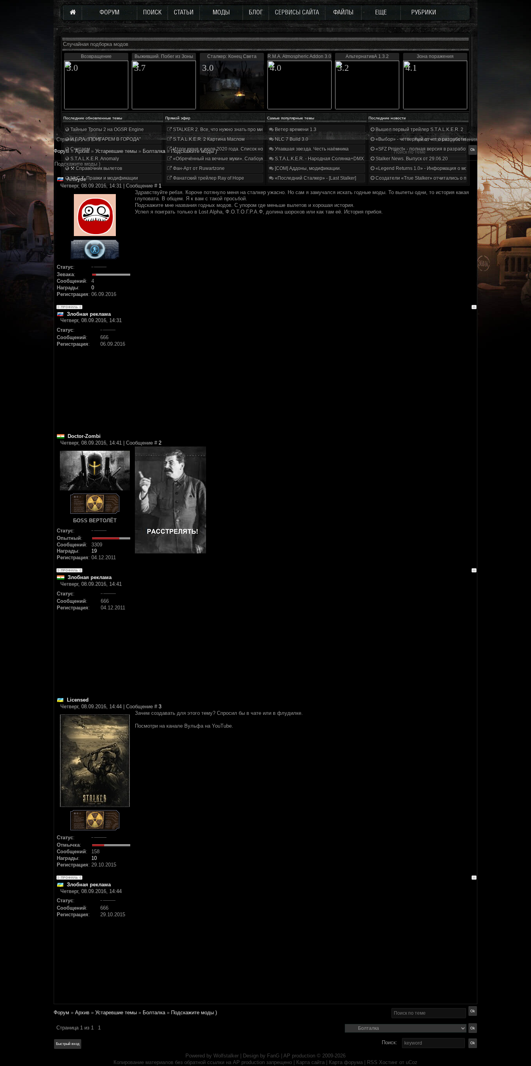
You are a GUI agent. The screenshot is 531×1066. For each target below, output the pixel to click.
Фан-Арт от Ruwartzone (198, 168)
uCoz (411, 1062)
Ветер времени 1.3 (295, 129)
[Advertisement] (306, 378)
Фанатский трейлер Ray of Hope (208, 178)
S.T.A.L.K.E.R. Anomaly (94, 158)
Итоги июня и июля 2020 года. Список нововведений (230, 149)
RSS (372, 1062)
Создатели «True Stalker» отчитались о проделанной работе (442, 178)
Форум (61, 151)
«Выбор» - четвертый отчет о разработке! (421, 139)
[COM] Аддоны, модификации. (307, 168)
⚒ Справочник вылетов (95, 168)
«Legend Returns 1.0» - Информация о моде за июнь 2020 (438, 168)
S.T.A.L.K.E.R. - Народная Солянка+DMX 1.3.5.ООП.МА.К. (337, 158)
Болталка (154, 1012)
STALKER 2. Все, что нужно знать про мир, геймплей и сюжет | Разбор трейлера (261, 129)
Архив (82, 1012)
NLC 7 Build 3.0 (291, 139)
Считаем (79, 149)
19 (94, 551)
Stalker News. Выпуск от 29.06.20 (411, 158)
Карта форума (346, 1062)
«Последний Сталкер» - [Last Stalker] (315, 178)
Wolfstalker (226, 1056)
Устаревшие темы (116, 1012)
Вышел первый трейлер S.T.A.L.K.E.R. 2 (418, 129)
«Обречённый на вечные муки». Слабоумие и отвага (230, 158)
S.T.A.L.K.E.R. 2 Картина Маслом (208, 139)
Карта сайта (310, 1062)
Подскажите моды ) (194, 1012)
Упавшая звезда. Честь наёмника (311, 149)
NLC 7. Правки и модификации (103, 178)
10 (94, 858)
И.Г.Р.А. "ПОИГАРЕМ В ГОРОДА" (105, 139)
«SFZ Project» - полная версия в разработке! (424, 149)
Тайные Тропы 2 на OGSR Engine (106, 129)
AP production (299, 1056)
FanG (274, 1056)
